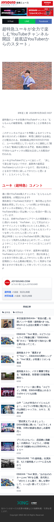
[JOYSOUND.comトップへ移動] (47, 3)
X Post (10, 21)
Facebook (43, 21)
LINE (27, 21)
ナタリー (14, 5)
